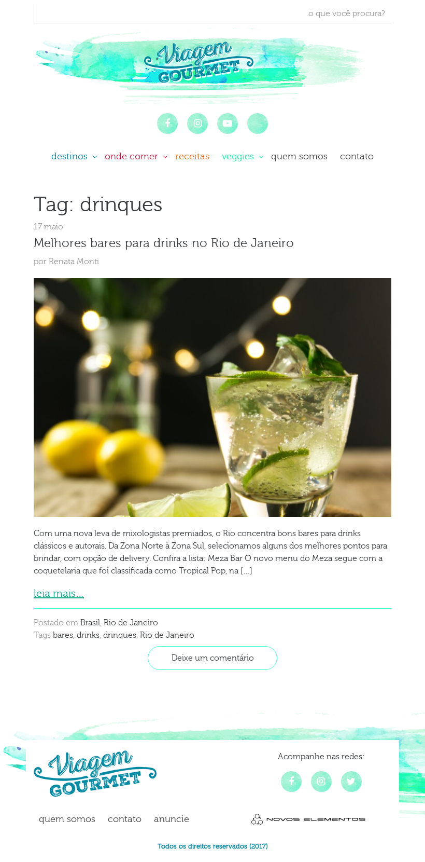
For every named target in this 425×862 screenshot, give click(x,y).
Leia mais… (59, 593)
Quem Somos (299, 156)
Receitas (192, 156)
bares (63, 635)
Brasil (90, 622)
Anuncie (171, 819)
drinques (119, 635)
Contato (357, 156)
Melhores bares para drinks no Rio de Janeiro (164, 243)
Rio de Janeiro (131, 622)
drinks (88, 635)
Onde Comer (133, 156)
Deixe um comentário (213, 658)
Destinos (70, 156)
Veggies (239, 156)
